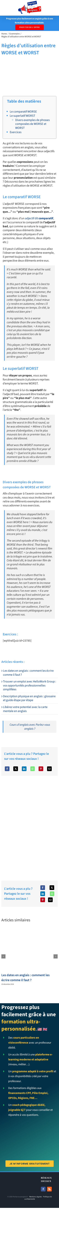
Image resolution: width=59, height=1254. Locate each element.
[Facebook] (7, 769)
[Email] (49, 769)
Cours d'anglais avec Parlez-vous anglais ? (30, 726)
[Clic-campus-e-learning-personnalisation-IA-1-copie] (29, 777)
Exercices (15, 132)
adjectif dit (39, 218)
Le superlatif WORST (22, 116)
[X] (16, 769)
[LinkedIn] (24, 769)
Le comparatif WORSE (23, 111)
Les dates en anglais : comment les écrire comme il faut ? (28, 672)
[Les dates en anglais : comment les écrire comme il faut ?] (29, 929)
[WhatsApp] (32, 769)
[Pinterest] (41, 769)
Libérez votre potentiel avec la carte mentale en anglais (25, 709)
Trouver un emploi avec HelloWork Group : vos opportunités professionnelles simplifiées (29, 685)
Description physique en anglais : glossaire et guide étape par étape (29, 698)
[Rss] (49, 1189)
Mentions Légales (35, 1196)
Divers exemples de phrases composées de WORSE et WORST (32, 124)
